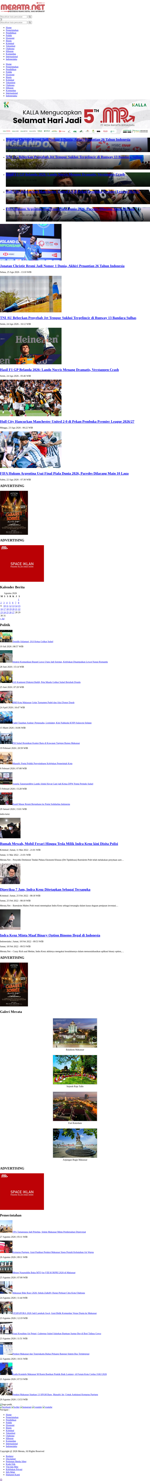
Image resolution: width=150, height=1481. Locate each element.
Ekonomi (10, 38)
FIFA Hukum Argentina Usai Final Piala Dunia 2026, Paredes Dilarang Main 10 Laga (70, 209)
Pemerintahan (12, 30)
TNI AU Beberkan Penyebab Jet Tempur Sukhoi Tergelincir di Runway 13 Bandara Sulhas (74, 157)
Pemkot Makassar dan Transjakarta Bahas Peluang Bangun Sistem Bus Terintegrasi (50, 1354)
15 (19, 606)
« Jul (2, 618)
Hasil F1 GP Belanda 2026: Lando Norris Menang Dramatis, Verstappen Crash (65, 174)
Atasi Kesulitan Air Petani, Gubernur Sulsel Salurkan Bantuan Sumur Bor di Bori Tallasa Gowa (56, 1333)
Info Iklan (10, 1472)
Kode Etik (10, 1464)
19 (10, 609)
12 (10, 606)
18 (7, 609)
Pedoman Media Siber (16, 1461)
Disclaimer (11, 1459)
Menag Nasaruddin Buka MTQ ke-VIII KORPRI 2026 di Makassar (43, 1272)
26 (10, 612)
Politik (9, 35)
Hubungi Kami (13, 1474)
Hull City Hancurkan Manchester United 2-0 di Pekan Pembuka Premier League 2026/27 (73, 191)
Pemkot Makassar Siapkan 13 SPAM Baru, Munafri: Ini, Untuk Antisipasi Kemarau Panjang (55, 1394)
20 (13, 609)
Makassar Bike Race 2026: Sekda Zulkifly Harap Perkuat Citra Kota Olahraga (48, 1293)
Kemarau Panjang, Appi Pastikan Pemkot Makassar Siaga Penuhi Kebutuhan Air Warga (53, 1252)
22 (19, 609)
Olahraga (10, 48)
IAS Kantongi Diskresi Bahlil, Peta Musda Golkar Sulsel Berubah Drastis (46, 682)
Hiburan (9, 51)
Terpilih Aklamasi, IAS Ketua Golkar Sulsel (32, 641)
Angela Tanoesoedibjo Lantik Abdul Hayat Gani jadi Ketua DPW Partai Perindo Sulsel (52, 784)
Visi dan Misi (12, 1466)
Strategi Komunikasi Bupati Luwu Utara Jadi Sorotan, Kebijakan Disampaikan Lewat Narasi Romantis (60, 662)
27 (13, 612)
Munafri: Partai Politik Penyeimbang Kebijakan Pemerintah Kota (42, 763)
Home (9, 27)
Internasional (12, 56)
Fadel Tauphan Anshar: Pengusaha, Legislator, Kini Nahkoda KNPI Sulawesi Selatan (52, 723)
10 (4, 606)
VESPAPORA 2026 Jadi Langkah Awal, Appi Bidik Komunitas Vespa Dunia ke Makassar (54, 1313)
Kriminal (10, 43)
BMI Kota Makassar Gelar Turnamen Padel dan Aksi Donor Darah (43, 702)
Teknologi (10, 46)
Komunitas (11, 54)
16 (1, 609)
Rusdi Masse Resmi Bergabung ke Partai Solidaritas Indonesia (41, 804)
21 (16, 609)
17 (4, 609)
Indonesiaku (11, 59)
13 (13, 606)
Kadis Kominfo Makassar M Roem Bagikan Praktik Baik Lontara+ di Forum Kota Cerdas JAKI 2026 (59, 1374)
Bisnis (9, 40)
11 (7, 606)
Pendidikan (11, 33)
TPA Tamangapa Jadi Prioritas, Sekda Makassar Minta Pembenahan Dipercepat (49, 1232)
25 (7, 612)
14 (16, 606)
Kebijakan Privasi (14, 1469)
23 (1, 612)
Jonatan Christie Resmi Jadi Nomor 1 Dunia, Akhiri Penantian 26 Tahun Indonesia (68, 139)
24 (4, 612)
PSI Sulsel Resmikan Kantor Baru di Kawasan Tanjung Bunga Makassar (46, 743)
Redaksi (9, 1456)
